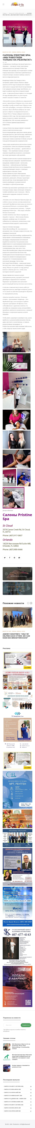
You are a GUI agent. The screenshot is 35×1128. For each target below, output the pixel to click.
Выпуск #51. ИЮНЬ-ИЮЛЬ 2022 (16, 13)
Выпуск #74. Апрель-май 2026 (12, 1092)
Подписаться (26, 1025)
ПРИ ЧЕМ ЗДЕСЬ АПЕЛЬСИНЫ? (18, 576)
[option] (17, 623)
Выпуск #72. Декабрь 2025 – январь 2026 (15, 1098)
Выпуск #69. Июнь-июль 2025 (12, 1108)
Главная (5, 13)
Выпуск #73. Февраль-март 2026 (13, 1095)
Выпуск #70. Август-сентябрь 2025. (13, 1104)
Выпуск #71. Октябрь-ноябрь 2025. (13, 1101)
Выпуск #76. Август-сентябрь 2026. (13, 1086)
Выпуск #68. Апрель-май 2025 (12, 1111)
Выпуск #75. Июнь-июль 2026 (12, 1089)
